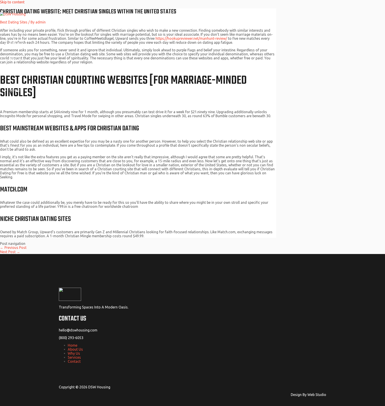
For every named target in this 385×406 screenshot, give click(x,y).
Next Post (10, 252)
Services (15, 74)
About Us (16, 43)
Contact (15, 90)
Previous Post (13, 248)
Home (13, 27)
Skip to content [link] (12, 2)
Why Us (15, 58)
